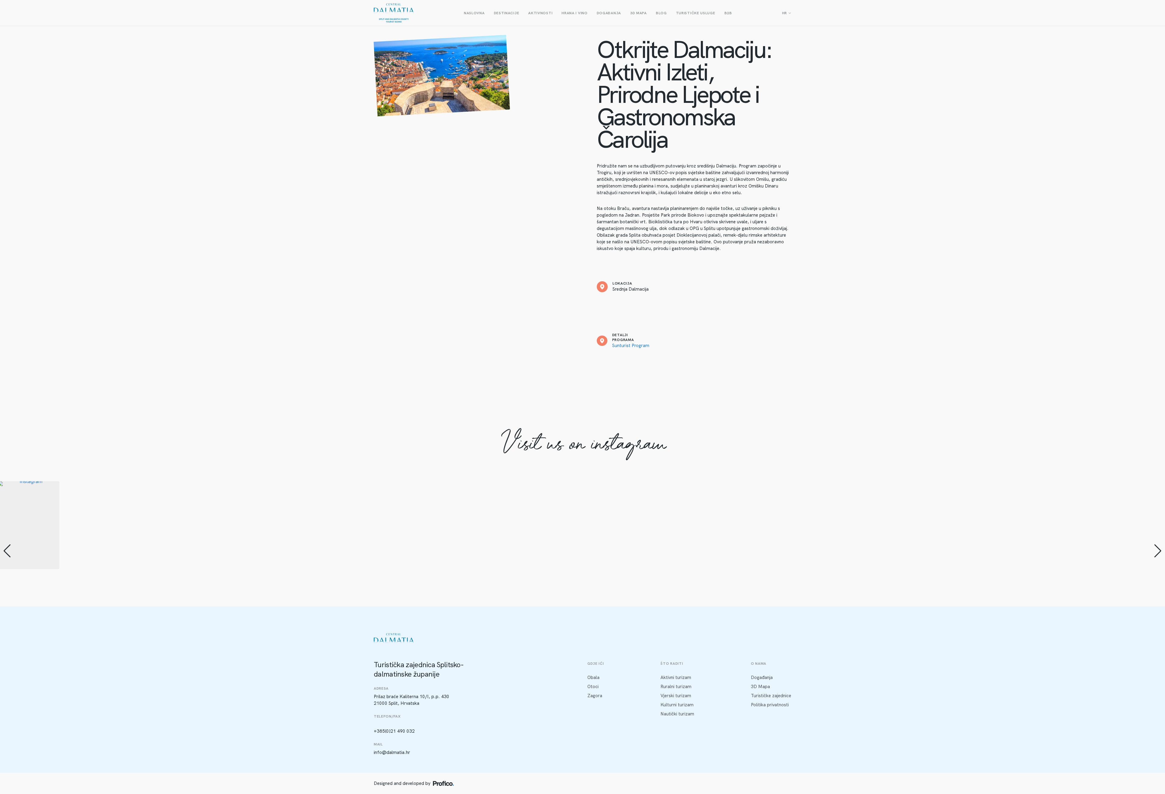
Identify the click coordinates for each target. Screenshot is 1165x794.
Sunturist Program (630, 346)
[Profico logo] (443, 783)
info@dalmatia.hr (392, 752)
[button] (582, 616)
